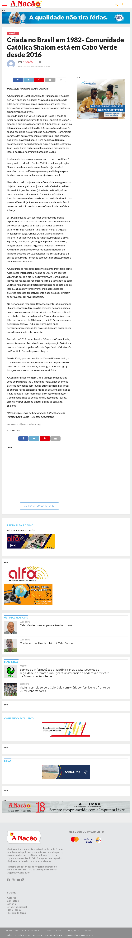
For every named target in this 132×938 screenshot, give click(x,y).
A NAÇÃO (28, 61)
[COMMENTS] (61, 78)
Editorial (11, 904)
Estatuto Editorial (17, 907)
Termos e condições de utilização (73, 931)
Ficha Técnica (14, 909)
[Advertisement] (39, 473)
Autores (11, 897)
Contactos (13, 900)
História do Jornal (17, 913)
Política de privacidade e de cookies (34, 931)
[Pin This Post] (39, 78)
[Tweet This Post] (29, 78)
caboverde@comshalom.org (24, 423)
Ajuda (9, 931)
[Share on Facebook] (18, 78)
